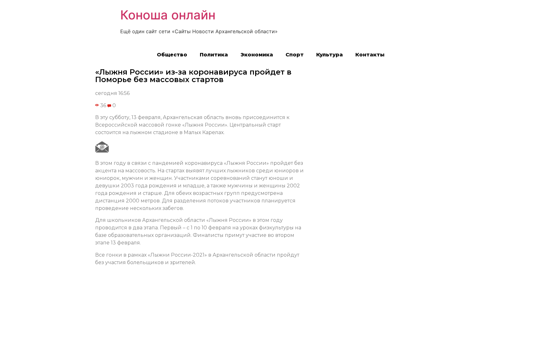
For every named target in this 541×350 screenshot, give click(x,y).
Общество (172, 55)
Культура (329, 55)
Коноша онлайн (167, 15)
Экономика (256, 55)
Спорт (295, 55)
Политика (214, 55)
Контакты (369, 55)
